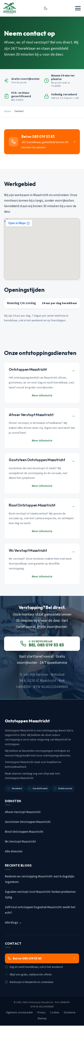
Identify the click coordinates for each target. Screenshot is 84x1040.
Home (7, 111)
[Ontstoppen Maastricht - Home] (9, 8)
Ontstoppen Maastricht (40, 1002)
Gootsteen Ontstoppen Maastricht (28, 822)
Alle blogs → (13, 922)
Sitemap (42, 1018)
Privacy (41, 1012)
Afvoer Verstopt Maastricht (23, 812)
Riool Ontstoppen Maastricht (24, 832)
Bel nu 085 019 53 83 (27, 958)
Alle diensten (13, 851)
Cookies (54, 1012)
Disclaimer (69, 1012)
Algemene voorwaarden (19, 1012)
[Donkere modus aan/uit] (45, 8)
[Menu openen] (78, 8)
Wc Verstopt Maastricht (20, 841)
